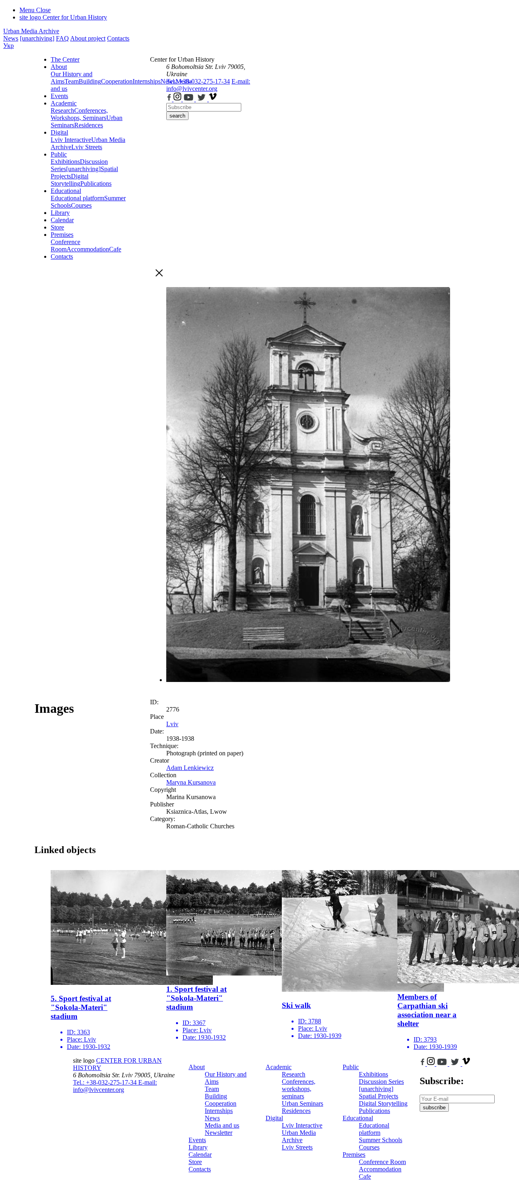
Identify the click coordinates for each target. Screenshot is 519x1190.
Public (59, 154)
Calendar (62, 220)
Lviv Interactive (71, 139)
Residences (88, 125)
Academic (64, 103)
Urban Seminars (302, 1103)
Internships (219, 1110)
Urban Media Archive (31, 31)
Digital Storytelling (69, 180)
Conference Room (65, 245)
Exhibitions (65, 161)
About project (87, 38)
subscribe (434, 1107)
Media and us (222, 1125)
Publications (96, 183)
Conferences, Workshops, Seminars (79, 114)
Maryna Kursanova (191, 782)
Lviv (172, 723)
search (177, 116)
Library (60, 212)
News (10, 38)
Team (71, 81)
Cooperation (117, 81)
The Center (65, 59)
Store (57, 227)
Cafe (115, 249)
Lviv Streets (86, 147)
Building (90, 81)
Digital (59, 132)
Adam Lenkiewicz (190, 767)
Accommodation (87, 249)
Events (59, 95)
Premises (62, 234)
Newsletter (218, 1132)
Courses (81, 205)
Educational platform (77, 198)
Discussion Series (381, 1081)
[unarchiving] (37, 38)
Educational (66, 190)
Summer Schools (380, 1139)
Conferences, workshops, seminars (298, 1089)
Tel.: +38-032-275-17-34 (198, 81)
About (59, 66)
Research (62, 110)
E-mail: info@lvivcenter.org (208, 85)
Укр (8, 45)
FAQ (62, 38)
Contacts (118, 38)
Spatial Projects (378, 1096)
